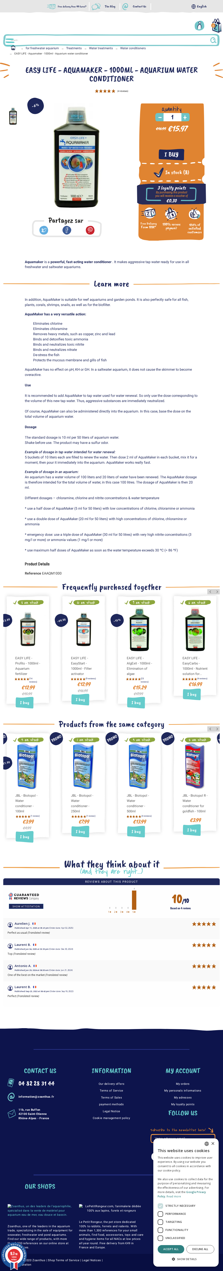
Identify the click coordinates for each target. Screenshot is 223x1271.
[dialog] (186, 1202)
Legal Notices (91, 1260)
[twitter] (43, 230)
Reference (33, 573)
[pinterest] (90, 230)
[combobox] (206, 1144)
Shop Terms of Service (63, 1260)
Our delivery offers (112, 1083)
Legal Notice (111, 1111)
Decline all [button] (200, 1249)
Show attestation (26, 906)
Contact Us (139, 7)
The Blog (110, 7)
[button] (186, 1259)
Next (216, 591)
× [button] (212, 1143)
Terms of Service (111, 1090)
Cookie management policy (111, 1118)
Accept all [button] (171, 1249)
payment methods (111, 1104)
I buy (171, 154)
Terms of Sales (111, 1097)
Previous (210, 591)
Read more (174, 1196)
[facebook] (67, 230)
